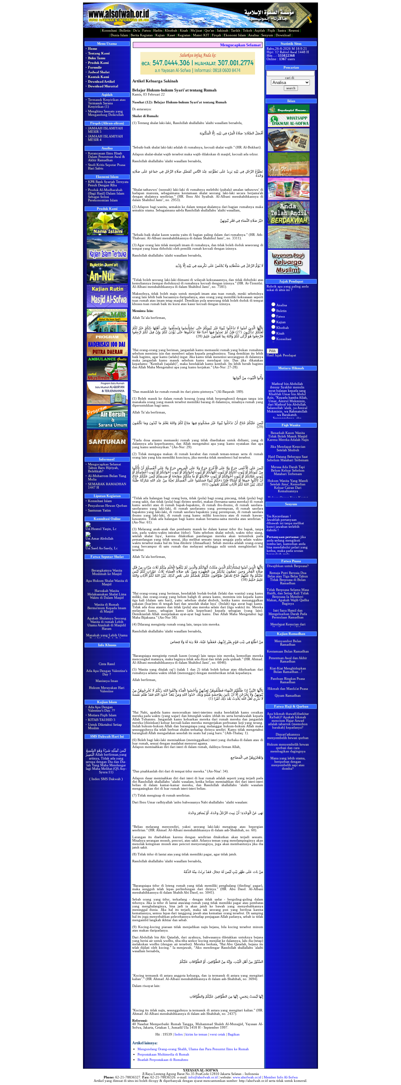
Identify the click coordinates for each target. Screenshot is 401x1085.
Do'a (136, 30)
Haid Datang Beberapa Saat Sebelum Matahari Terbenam (288, 447)
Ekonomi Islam (235, 35)
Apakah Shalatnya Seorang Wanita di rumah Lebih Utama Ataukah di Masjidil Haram (106, 612)
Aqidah (259, 30)
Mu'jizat (196, 30)
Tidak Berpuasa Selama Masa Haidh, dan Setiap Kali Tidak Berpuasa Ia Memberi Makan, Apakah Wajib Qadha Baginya (288, 585)
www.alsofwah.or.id (247, 1077)
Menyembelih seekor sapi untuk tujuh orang (287, 766)
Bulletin (125, 30)
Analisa (253, 35)
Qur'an (209, 30)
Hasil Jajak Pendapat (281, 355)
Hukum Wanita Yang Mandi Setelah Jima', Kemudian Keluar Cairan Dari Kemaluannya (288, 475)
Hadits (157, 30)
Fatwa (146, 30)
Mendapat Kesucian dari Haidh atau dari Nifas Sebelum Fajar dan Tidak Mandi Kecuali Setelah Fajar (287, 619)
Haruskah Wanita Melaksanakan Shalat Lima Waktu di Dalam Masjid (106, 583)
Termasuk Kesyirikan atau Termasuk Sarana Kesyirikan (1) (107, 103)
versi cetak (217, 1034)
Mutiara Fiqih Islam (102, 715)
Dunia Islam (119, 35)
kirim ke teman (196, 1034)
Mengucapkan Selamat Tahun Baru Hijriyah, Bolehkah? (104, 468)
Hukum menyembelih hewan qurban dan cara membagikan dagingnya (288, 737)
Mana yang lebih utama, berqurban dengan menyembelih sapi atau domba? (287, 753)
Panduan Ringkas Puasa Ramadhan (288, 669)
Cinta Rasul (106, 658)
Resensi (294, 30)
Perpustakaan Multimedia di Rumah (163, 1054)
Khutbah (171, 30)
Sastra (282, 30)
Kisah (184, 30)
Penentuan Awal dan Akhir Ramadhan (287, 649)
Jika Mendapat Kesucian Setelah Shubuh (287, 437)
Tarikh (235, 30)
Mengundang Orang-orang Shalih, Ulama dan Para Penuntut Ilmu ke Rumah (193, 1049)
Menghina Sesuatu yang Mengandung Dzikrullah (106, 113)
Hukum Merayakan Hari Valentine (106, 684)
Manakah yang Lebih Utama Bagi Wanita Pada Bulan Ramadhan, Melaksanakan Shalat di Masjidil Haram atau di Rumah (106, 631)
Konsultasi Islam (100, 501)
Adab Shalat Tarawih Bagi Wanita (287, 693)
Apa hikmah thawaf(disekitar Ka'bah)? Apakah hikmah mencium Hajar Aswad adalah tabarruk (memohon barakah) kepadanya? (288, 710)
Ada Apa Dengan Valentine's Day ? (106, 666)
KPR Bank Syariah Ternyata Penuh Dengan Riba (108, 183)
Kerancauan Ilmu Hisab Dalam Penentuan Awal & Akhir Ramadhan (106, 157)
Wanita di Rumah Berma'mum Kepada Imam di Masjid (106, 597)
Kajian (160, 35)
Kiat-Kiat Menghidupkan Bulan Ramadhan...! (287, 659)
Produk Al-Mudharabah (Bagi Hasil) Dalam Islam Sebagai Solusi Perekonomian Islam (106, 195)
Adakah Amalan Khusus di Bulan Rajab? (106, 694)
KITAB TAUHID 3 (101, 720)
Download (283, 35)
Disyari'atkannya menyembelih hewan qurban (287, 725)
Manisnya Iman (106, 675)
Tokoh (247, 30)
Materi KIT (201, 35)
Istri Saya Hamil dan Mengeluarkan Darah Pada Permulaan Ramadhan (287, 603)
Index (178, 1034)
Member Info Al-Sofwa (281, 1077)
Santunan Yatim (99, 510)
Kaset (171, 35)
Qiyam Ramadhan (288, 685)
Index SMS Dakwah (106, 773)
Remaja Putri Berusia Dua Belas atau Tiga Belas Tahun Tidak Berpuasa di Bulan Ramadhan (288, 567)
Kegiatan (184, 35)
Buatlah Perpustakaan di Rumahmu (163, 1060)
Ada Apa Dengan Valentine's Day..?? (101, 708)
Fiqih (271, 30)
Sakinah (222, 30)
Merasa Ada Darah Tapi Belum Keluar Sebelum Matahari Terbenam (288, 459)
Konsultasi (109, 30)
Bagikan (234, 1034)
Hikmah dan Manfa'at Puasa (288, 678)
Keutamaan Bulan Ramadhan (288, 640)
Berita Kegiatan (142, 35)
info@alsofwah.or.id (203, 1077)
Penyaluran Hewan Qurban (107, 505)
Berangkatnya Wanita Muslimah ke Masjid (106, 561)
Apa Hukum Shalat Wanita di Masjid (107, 571)
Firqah (216, 35)
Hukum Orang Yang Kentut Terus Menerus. (288, 488)
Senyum (267, 35)
